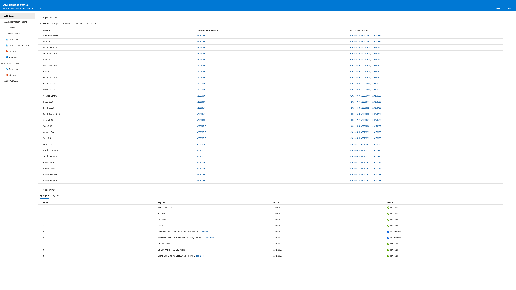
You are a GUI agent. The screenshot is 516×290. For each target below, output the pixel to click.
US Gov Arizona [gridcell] (50, 174)
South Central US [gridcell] (51, 156)
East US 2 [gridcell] (47, 59)
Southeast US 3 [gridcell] (50, 53)
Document (496, 8)
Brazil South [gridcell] (48, 102)
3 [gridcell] (43, 219)
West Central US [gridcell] (50, 35)
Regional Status (50, 17)
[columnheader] (117, 30)
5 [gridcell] (43, 231)
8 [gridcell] (43, 250)
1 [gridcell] (43, 207)
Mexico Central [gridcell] (50, 65)
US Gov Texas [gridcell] (49, 168)
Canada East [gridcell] (48, 132)
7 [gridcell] (43, 243)
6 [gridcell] (43, 237)
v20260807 (201, 35)
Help (509, 8)
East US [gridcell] (46, 41)
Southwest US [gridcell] (49, 108)
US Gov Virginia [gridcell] (50, 180)
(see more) (203, 231)
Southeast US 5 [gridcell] (50, 77)
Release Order (49, 189)
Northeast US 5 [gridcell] (50, 89)
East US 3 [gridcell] (47, 144)
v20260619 (365, 47)
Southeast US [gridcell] (49, 83)
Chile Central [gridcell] (49, 162)
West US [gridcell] (47, 138)
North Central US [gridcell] (51, 47)
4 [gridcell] (43, 225)
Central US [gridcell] (48, 120)
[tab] (44, 23)
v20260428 (376, 108)
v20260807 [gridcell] (277, 207)
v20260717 (355, 35)
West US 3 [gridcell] (47, 126)
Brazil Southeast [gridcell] (50, 150)
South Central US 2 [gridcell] (51, 114)
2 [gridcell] (43, 213)
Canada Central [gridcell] (50, 96)
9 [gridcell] (43, 256)
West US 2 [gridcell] (47, 71)
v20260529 (376, 47)
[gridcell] (272, 35)
